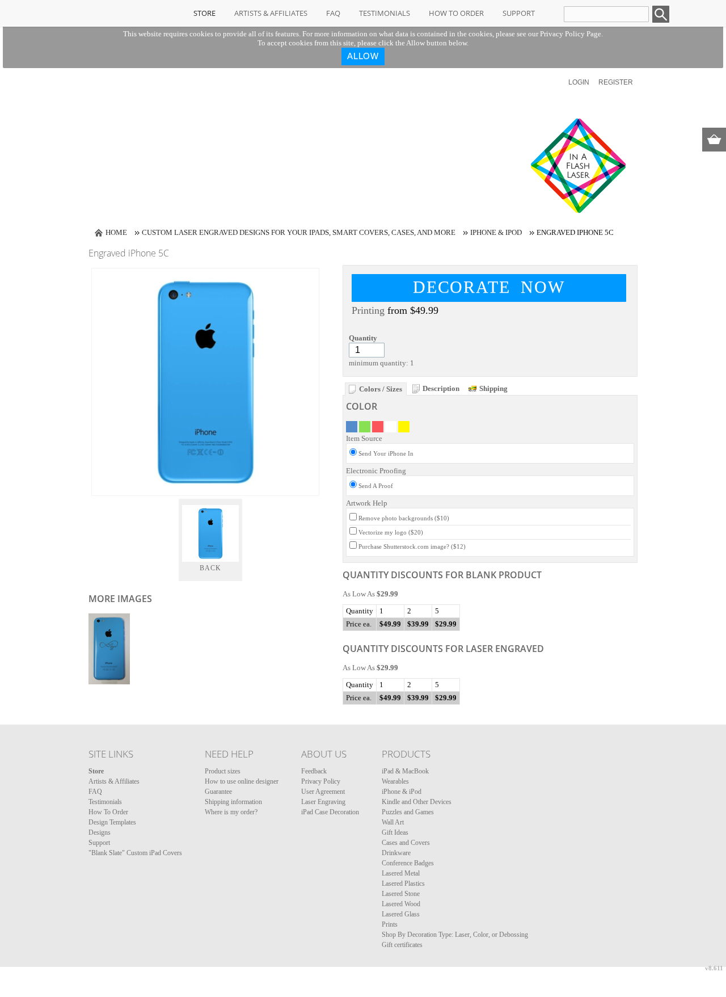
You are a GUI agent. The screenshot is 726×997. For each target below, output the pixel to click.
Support (519, 13)
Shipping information (233, 802)
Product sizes (222, 771)
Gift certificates (402, 945)
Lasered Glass (401, 914)
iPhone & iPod (496, 232)
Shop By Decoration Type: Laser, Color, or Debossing (455, 935)
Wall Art (393, 822)
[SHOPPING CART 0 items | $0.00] (714, 140)
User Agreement (323, 792)
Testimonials (384, 13)
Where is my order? (231, 812)
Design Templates (112, 822)
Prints (390, 924)
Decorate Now (489, 286)
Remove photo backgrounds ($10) (403, 518)
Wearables (395, 781)
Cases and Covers (406, 843)
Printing (368, 310)
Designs (99, 832)
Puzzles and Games (408, 812)
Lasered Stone (401, 894)
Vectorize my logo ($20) (390, 532)
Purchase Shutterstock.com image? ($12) (412, 546)
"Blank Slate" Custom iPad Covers (135, 853)
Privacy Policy (320, 781)
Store (204, 13)
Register (615, 82)
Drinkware (396, 853)
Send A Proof (375, 485)
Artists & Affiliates (270, 13)
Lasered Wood (401, 904)
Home (116, 232)
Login (578, 82)
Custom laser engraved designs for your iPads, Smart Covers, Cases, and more (298, 232)
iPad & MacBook (405, 771)
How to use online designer (241, 781)
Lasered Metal (401, 873)
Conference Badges (408, 863)
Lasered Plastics (403, 883)
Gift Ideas (395, 832)
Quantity (363, 338)
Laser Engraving (323, 802)
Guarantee (218, 792)
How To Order (456, 13)
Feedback (314, 771)
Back (211, 568)
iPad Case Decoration (330, 812)
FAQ (333, 13)
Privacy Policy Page (570, 34)
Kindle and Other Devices (416, 802)
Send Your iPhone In (385, 453)
